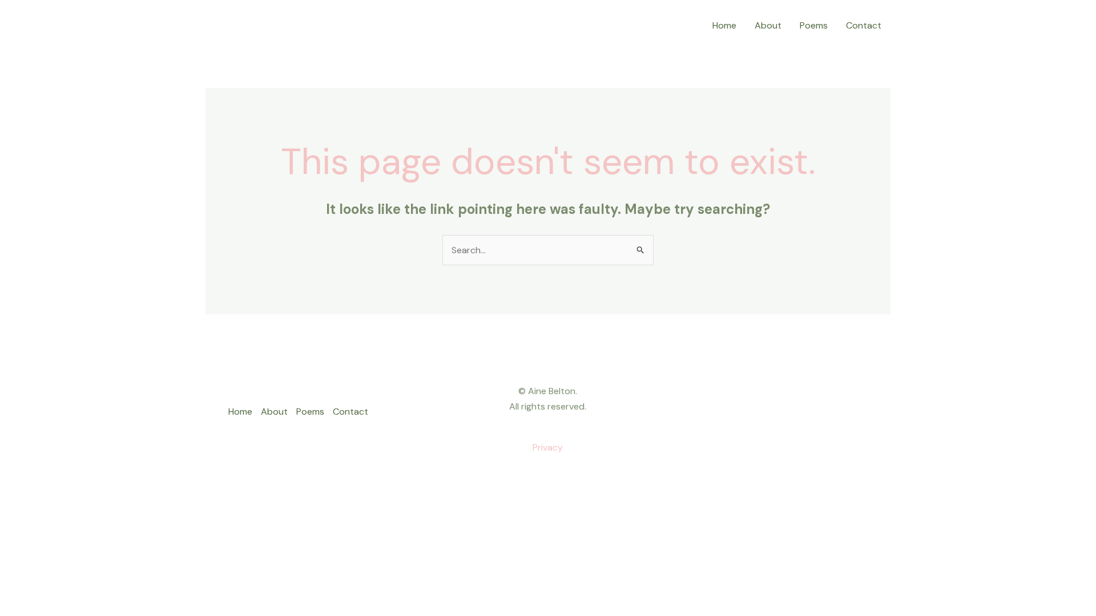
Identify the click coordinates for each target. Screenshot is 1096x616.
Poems (814, 25)
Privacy (548, 447)
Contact (863, 25)
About (768, 25)
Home (724, 25)
